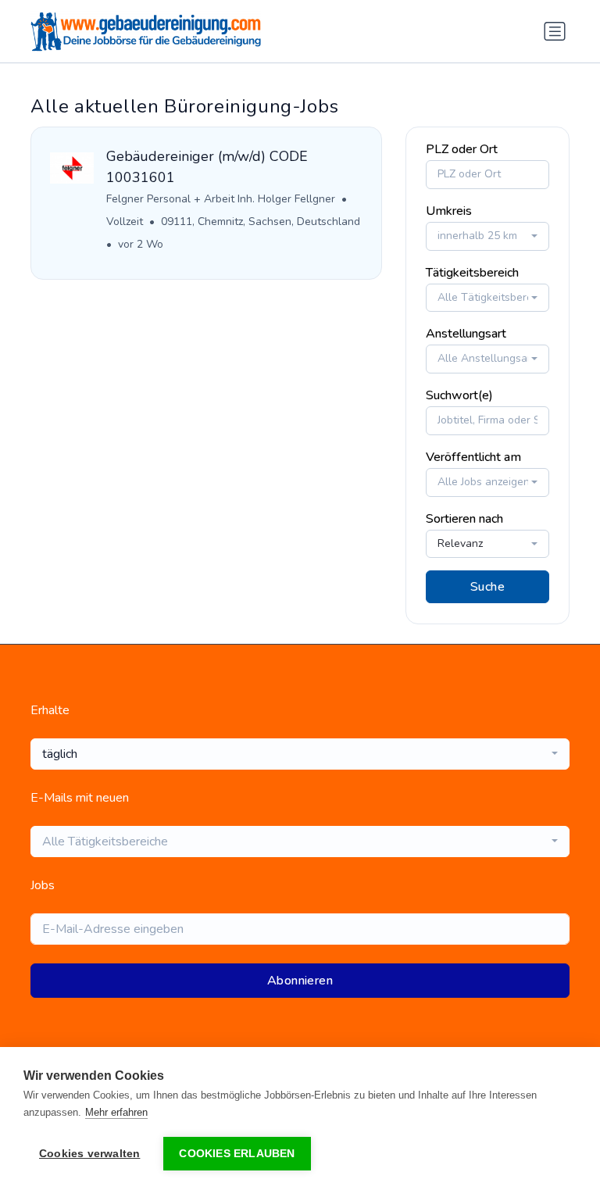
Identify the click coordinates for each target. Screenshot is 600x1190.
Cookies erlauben (237, 1154)
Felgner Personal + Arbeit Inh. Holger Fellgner (220, 198)
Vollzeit (124, 221)
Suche (487, 586)
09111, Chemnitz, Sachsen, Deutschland (260, 221)
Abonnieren (300, 980)
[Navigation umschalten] (555, 31)
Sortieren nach (464, 518)
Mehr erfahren (116, 1112)
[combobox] (487, 236)
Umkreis (449, 211)
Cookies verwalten (89, 1154)
